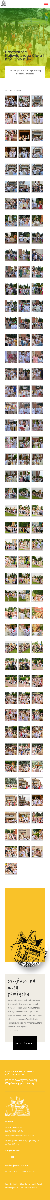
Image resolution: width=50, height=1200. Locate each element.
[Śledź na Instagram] (12, 1157)
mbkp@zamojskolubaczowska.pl (19, 1135)
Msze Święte (25, 1043)
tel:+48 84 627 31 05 (14, 1131)
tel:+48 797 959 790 (13, 1127)
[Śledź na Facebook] (7, 1157)
